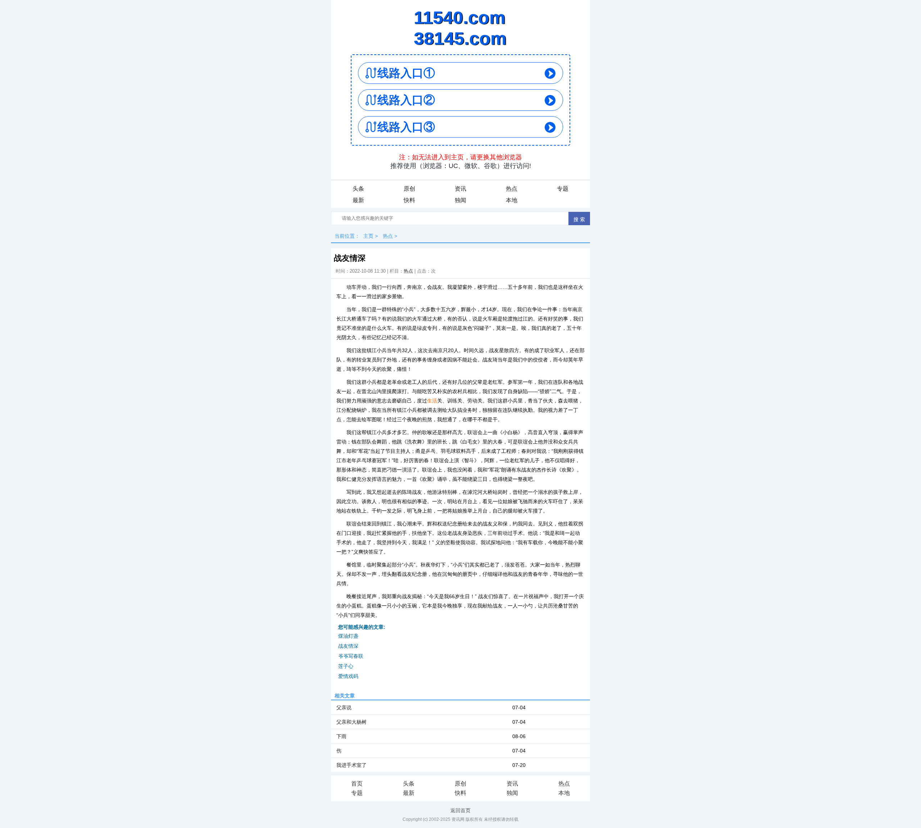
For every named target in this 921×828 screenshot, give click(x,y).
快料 (409, 200)
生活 (432, 401)
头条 (358, 189)
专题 (562, 189)
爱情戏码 (348, 676)
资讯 (460, 189)
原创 (409, 189)
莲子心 (345, 666)
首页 (357, 784)
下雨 (341, 736)
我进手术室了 (351, 765)
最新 (358, 200)
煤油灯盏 (348, 636)
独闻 (460, 200)
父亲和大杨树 (351, 722)
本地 (511, 200)
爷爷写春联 (350, 656)
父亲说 (343, 707)
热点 (511, 189)
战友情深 (348, 646)
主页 (368, 236)
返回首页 (460, 810)
